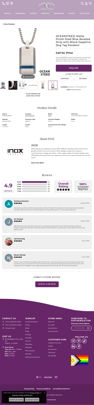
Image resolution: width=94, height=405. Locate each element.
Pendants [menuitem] (28, 338)
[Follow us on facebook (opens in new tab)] (79, 346)
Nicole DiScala (19, 255)
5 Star (19, 182)
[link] (3, 3)
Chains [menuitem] (27, 325)
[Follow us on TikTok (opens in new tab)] (84, 341)
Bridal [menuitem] (27, 328)
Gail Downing (19, 239)
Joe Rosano (18, 219)
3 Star (19, 186)
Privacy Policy (29, 389)
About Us (51, 322)
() (49, 182)
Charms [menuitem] (28, 341)
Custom (33, 13)
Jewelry (45, 13)
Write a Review (47, 284)
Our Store (85, 13)
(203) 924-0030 (33, 96)
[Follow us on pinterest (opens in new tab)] (79, 341)
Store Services (53, 331)
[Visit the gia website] (39, 377)
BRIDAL (7, 13)
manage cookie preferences (22, 395)
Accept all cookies (32, 400)
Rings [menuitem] (27, 331)
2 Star (19, 189)
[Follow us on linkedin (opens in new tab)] (73, 346)
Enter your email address (80, 323)
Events (71, 13)
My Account (52, 349)
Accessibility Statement (61, 389)
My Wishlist (52, 356)
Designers (59, 13)
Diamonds (20, 13)
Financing (51, 352)
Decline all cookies (16, 400)
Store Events (52, 328)
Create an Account (54, 343)
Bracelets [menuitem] (28, 347)
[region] (28, 54)
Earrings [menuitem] (28, 334)
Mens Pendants (9, 24)
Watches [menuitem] (28, 354)
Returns (83, 78)
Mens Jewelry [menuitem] (30, 351)
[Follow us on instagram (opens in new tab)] (73, 341)
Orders (50, 346)
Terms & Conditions (43, 389)
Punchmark (52, 400)
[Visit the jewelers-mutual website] (48, 377)
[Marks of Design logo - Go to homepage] (47, 5)
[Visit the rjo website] (56, 377)
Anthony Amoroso (21, 201)
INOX (49, 115)
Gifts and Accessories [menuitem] (32, 357)
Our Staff (51, 325)
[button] (82, 3)
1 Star (19, 191)
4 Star (19, 184)
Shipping (65, 78)
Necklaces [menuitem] (28, 344)
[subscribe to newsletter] (88, 328)
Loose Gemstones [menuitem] (31, 322)
